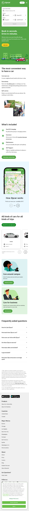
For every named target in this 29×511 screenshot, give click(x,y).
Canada (3, 416)
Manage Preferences (13, 498)
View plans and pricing (8, 157)
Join (22, 2)
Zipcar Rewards (5, 468)
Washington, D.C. (6, 445)
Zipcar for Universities (7, 404)
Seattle (3, 442)
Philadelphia (4, 434)
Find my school (8, 282)
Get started (8, 311)
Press (3, 457)
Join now (5, 45)
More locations (5, 447)
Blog (3, 462)
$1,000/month (11, 84)
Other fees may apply (19, 383)
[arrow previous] (11, 205)
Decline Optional (14, 502)
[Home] (6, 2)
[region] (14, 495)
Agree (14, 506)
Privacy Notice (6, 494)
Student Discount (6, 465)
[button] (3, 15)
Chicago (3, 426)
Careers (3, 460)
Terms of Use (5, 495)
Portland (4, 437)
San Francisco (5, 439)
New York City (5, 431)
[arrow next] (18, 205)
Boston (3, 423)
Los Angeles (4, 429)
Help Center (4, 475)
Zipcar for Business (6, 406)
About (3, 454)
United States (5, 413)
